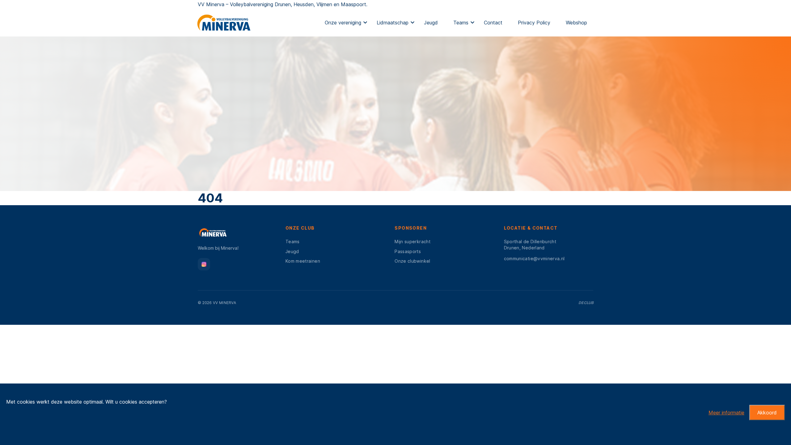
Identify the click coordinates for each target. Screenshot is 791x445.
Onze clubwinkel (412, 261)
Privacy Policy (534, 22)
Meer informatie (726, 412)
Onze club (300, 228)
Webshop (576, 22)
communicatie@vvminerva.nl (534, 258)
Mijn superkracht (412, 241)
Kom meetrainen (303, 261)
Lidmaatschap (392, 22)
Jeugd (431, 22)
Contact (493, 22)
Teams (460, 22)
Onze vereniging (343, 22)
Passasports (408, 251)
